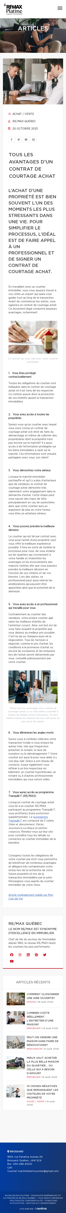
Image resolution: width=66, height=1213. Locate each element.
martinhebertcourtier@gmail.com (38, 1171)
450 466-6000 (22, 1164)
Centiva (41, 1208)
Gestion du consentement (41, 1203)
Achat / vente (23, 114)
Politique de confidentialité (26, 1201)
